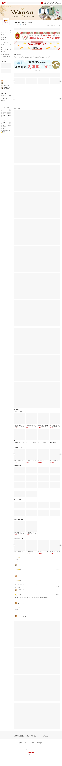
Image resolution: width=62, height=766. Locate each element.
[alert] (37, 31)
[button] (58, 3)
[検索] (42, 5)
